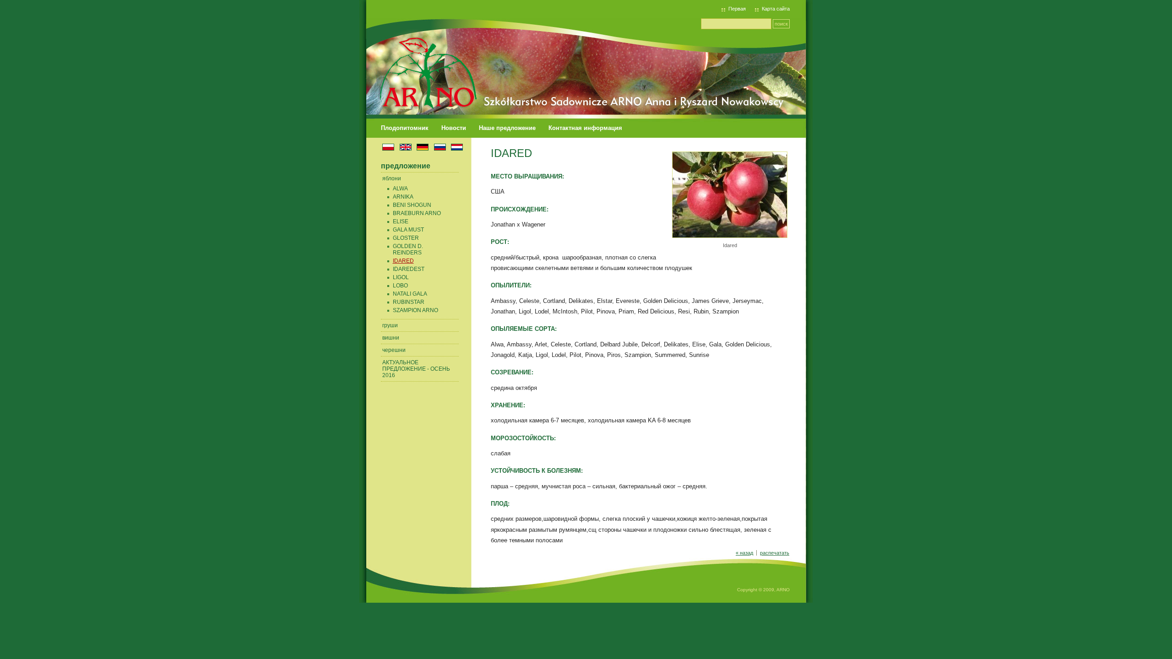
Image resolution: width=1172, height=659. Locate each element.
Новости (453, 127)
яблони (391, 178)
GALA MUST (408, 230)
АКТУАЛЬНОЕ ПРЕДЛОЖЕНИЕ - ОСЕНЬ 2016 (416, 368)
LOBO (400, 285)
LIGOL (401, 277)
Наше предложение (507, 127)
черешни (394, 350)
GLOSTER (406, 238)
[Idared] (729, 236)
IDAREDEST (408, 269)
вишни (390, 338)
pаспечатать (774, 553)
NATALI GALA (410, 294)
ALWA (400, 188)
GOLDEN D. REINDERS (408, 249)
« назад (744, 553)
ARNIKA (403, 197)
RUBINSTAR (408, 302)
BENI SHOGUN (412, 205)
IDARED (403, 261)
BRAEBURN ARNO (417, 213)
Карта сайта (776, 8)
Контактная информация (585, 127)
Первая (737, 8)
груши (390, 325)
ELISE (400, 221)
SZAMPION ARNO (415, 310)
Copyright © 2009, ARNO (763, 589)
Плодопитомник (405, 127)
